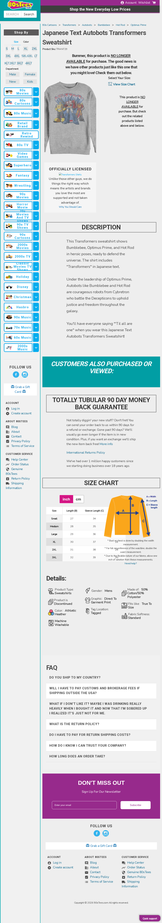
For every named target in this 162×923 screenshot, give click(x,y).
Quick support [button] (150, 918)
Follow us (20, 367)
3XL (8, 56)
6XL (30, 56)
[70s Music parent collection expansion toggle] (36, 327)
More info (106, 444)
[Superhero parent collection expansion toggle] (36, 165)
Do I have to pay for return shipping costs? (90, 735)
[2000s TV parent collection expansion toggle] (36, 256)
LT (36, 56)
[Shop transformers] (70, 174)
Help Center (19, 459)
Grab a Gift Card (101, 846)
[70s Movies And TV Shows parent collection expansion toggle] (36, 216)
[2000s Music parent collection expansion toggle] (36, 347)
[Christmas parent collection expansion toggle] (36, 297)
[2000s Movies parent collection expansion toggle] (36, 246)
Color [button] (26, 42)
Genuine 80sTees (139, 872)
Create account (21, 413)
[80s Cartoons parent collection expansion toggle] (36, 102)
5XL (24, 56)
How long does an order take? (77, 756)
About (15, 432)
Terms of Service (22, 446)
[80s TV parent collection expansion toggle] (36, 145)
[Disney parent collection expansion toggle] (36, 286)
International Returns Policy (85, 452)
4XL (16, 56)
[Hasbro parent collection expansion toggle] (36, 307)
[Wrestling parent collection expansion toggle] (36, 185)
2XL (34, 49)
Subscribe (135, 805)
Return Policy (20, 478)
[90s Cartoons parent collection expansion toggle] (36, 236)
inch (66, 499)
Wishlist (144, 2)
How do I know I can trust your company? (87, 745)
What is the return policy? (74, 724)
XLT (7, 63)
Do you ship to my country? (75, 677)
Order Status (20, 464)
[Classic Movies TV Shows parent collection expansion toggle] (36, 266)
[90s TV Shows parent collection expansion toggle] (36, 226)
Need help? (131, 563)
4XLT (28, 63)
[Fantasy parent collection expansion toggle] (36, 175)
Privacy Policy (20, 441)
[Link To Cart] (154, 2)
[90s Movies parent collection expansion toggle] (36, 195)
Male (12, 74)
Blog (14, 427)
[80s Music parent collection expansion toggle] (36, 113)
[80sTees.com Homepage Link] (20, 8)
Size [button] (16, 42)
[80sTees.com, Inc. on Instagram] (25, 374)
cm (78, 499)
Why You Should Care (70, 207)
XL (26, 49)
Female (30, 74)
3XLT (19, 63)
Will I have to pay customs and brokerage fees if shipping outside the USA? (94, 690)
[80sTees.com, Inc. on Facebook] (16, 374)
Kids (30, 81)
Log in (15, 408)
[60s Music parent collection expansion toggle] (36, 337)
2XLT (13, 63)
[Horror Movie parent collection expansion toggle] (36, 205)
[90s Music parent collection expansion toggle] (36, 317)
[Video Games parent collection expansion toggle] (36, 155)
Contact (16, 436)
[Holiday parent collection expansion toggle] (36, 276)
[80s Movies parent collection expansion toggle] (36, 91)
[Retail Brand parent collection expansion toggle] (36, 124)
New (12, 81)
